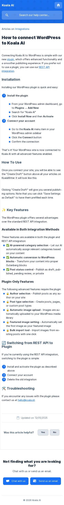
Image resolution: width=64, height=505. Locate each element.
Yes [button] (43, 432)
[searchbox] (32, 15)
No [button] (54, 432)
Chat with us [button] (18, 481)
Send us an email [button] (48, 481)
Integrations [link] (22, 28)
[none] (8, 5)
